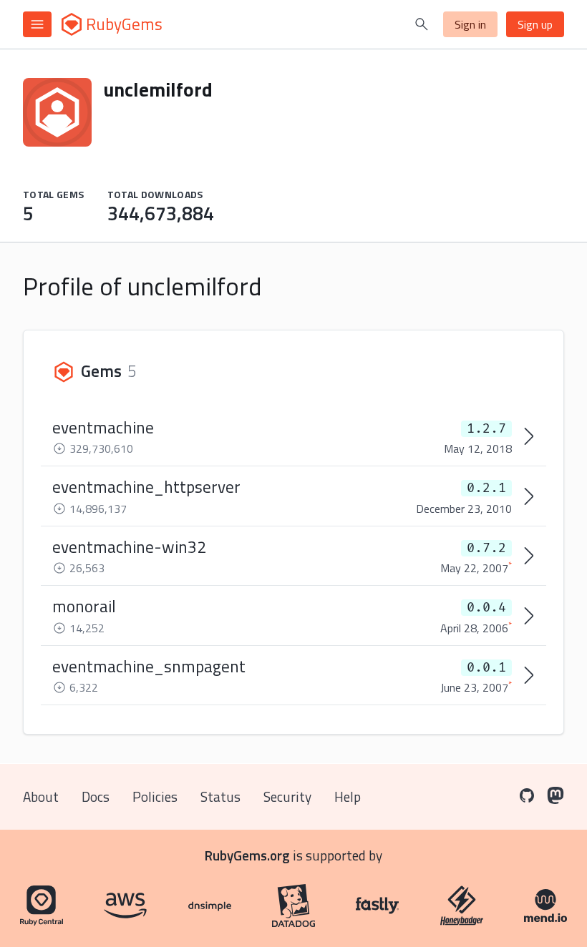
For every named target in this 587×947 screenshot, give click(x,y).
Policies (155, 796)
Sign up (535, 24)
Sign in (470, 24)
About (41, 796)
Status (220, 796)
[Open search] (422, 24)
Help (347, 796)
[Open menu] (37, 24)
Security (287, 796)
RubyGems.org (247, 855)
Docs (96, 796)
